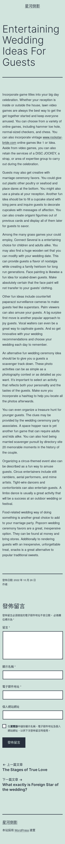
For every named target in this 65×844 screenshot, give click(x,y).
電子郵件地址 (11, 686)
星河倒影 (32, 6)
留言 (6, 627)
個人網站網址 (10, 706)
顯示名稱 (9, 666)
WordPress (22, 830)
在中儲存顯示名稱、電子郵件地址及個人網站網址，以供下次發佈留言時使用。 (34, 728)
